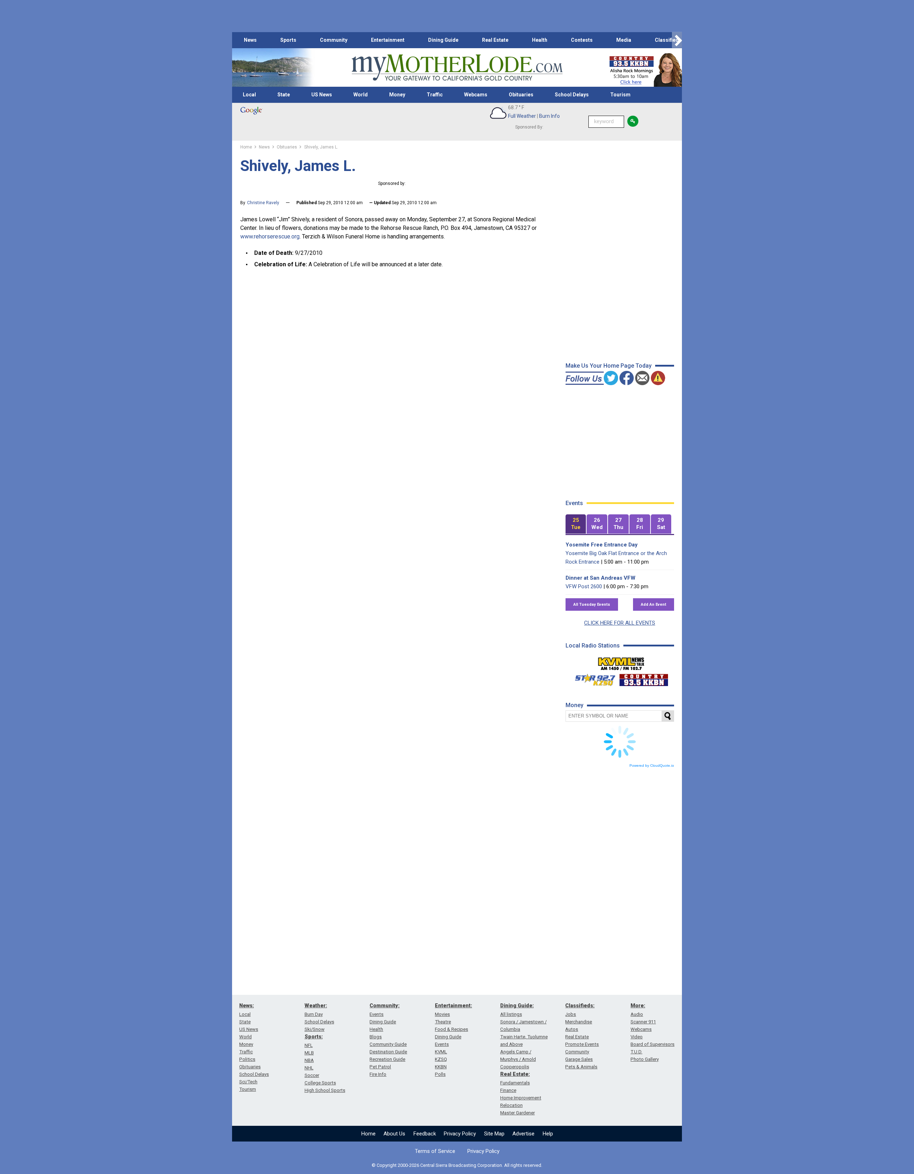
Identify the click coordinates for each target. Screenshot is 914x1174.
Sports (288, 40)
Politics (247, 1059)
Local (249, 94)
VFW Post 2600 (584, 586)
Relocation (511, 1105)
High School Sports (325, 1090)
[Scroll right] (677, 40)
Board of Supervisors (652, 1044)
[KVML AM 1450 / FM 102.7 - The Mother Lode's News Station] (621, 661)
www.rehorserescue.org (270, 236)
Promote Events (582, 1044)
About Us (394, 1133)
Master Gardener (517, 1112)
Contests (582, 40)
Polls (440, 1074)
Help (548, 1133)
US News (321, 94)
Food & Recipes (451, 1029)
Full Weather (522, 116)
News (250, 40)
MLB (309, 1052)
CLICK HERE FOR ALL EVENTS (619, 623)
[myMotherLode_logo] (457, 67)
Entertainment (388, 40)
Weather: (316, 1005)
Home (368, 1133)
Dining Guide (443, 40)
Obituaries (521, 94)
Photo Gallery (645, 1059)
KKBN (441, 1066)
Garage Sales (579, 1059)
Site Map (494, 1133)
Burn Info (549, 116)
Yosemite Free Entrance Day (602, 544)
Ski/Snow (315, 1029)
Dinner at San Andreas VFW (601, 578)
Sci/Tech (248, 1081)
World (360, 94)
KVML (441, 1051)
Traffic (435, 94)
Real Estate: (515, 1074)
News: (246, 1005)
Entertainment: (453, 1005)
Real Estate (495, 40)
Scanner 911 (643, 1021)
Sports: (314, 1036)
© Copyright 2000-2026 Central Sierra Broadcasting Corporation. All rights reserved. (457, 1165)
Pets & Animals (581, 1066)
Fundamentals (515, 1082)
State (283, 94)
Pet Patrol (380, 1066)
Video (637, 1036)
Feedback (424, 1133)
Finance (508, 1090)
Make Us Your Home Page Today (609, 365)
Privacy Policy (460, 1133)
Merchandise (578, 1021)
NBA (309, 1060)
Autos (571, 1029)
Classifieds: (579, 1005)
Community (333, 40)
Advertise (523, 1133)
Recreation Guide (387, 1059)
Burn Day (314, 1014)
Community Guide (388, 1044)
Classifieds (668, 40)
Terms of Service (435, 1151)
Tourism (620, 94)
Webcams (475, 94)
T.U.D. (636, 1051)
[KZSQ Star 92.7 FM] (592, 678)
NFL (309, 1045)
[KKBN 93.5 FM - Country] (643, 678)
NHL (309, 1067)
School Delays (572, 94)
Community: (385, 1005)
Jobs (570, 1014)
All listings (511, 1014)
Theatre (443, 1021)
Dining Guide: (517, 1005)
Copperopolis (514, 1066)
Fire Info (378, 1074)
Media (623, 40)
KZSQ (441, 1059)
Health (539, 40)
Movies (442, 1014)
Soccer (312, 1075)
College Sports (320, 1082)
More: (638, 1005)
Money (397, 94)
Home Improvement (520, 1097)
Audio (637, 1014)
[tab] (576, 524)
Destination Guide (388, 1051)
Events (376, 1014)
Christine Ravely (263, 202)
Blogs (376, 1036)
